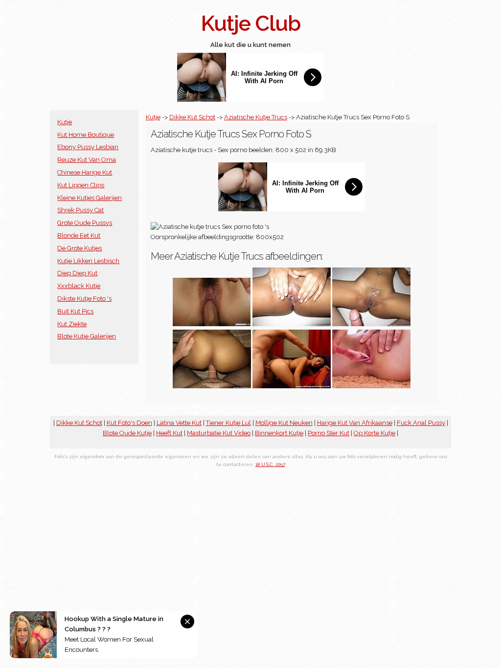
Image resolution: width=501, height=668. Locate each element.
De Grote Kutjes (79, 248)
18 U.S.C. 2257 (270, 464)
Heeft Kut (169, 433)
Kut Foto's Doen (129, 422)
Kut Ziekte (72, 324)
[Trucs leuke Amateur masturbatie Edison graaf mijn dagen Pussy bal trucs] (212, 324)
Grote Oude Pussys (84, 222)
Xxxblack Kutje (78, 285)
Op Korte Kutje (374, 433)
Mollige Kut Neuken (284, 422)
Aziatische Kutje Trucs (255, 117)
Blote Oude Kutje (127, 433)
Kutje (64, 122)
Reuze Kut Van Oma (86, 159)
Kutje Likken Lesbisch (88, 261)
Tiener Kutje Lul (228, 422)
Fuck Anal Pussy (421, 422)
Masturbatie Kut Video (218, 433)
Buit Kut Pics (75, 311)
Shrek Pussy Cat (80, 210)
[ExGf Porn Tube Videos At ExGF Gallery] (371, 386)
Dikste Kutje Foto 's (84, 298)
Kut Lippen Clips (80, 185)
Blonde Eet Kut (78, 235)
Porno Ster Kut (328, 433)
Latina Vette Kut (179, 422)
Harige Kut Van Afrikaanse (354, 422)
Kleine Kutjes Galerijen (89, 197)
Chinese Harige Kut (84, 172)
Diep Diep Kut (77, 273)
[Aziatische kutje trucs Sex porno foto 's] (212, 386)
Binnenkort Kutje (279, 433)
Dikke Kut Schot (192, 117)
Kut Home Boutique (85, 134)
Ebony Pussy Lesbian (87, 147)
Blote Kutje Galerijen (86, 336)
